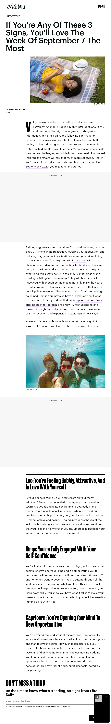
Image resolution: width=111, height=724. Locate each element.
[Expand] (97, 697)
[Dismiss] (106, 697)
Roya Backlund (17, 109)
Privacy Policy (65, 706)
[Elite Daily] (16, 6)
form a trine (79, 260)
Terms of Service (50, 706)
